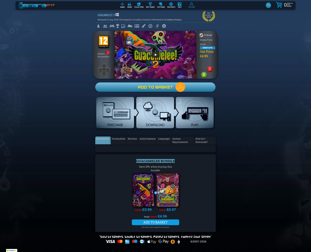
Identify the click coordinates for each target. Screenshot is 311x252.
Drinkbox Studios (173, 19)
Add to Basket (155, 87)
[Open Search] (268, 5)
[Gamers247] (39, 7)
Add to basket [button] (155, 222)
